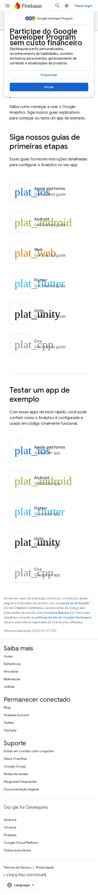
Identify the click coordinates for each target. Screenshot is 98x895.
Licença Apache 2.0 (60, 613)
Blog (7, 707)
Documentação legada (21, 789)
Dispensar (49, 75)
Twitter (9, 723)
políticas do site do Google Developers (63, 617)
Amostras (11, 671)
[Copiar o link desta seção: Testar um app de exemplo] (44, 400)
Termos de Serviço (17, 867)
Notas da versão (16, 774)
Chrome (10, 827)
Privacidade (45, 867)
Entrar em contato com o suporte (29, 751)
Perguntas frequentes (20, 781)
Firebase (10, 835)
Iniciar (49, 87)
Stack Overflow (15, 759)
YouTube (10, 730)
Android (10, 820)
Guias (8, 656)
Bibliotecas (12, 679)
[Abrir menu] (7, 5)
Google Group (15, 766)
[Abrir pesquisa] (57, 6)
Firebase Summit (16, 715)
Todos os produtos (17, 850)
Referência (12, 664)
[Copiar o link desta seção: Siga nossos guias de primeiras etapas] (72, 147)
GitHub (9, 687)
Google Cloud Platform (21, 842)
